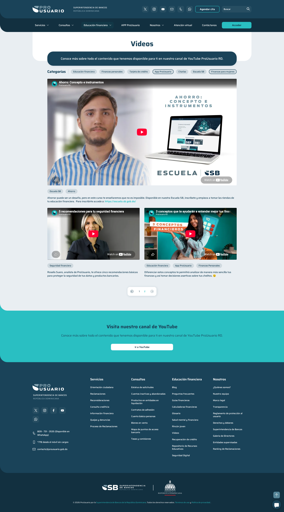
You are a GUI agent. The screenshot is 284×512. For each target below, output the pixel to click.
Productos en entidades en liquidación (145, 402)
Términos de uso (182, 502)
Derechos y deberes (223, 423)
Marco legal (219, 400)
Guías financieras (180, 400)
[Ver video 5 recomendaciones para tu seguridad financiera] (93, 234)
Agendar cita (207, 9)
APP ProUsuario (130, 25)
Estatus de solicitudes (142, 387)
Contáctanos (209, 25)
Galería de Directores (223, 436)
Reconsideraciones (99, 400)
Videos (175, 433)
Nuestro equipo (221, 394)
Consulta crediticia (99, 407)
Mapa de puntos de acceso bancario (145, 431)
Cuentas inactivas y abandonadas (148, 394)
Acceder (236, 25)
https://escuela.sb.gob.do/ (120, 201)
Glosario (176, 413)
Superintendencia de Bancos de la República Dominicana (121, 502)
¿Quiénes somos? (222, 387)
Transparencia (220, 407)
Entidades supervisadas (225, 442)
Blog (174, 387)
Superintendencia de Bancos (227, 429)
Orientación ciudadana (101, 387)
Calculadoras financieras (184, 407)
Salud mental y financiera (185, 420)
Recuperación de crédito (184, 439)
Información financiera (101, 413)
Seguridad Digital (181, 455)
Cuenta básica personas (143, 416)
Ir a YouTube (142, 347)
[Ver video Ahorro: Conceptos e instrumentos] (142, 132)
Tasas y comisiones (141, 439)
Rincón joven (178, 426)
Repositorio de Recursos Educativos (185, 447)
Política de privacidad (201, 502)
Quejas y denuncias (100, 420)
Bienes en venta (139, 423)
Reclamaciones (97, 394)
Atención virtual (183, 25)
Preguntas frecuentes (183, 394)
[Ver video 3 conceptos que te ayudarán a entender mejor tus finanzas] (190, 234)
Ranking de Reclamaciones (226, 449)
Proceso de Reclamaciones (103, 426)
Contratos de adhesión (142, 410)
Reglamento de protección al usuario (228, 415)
